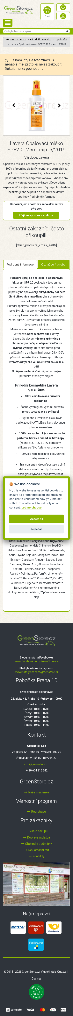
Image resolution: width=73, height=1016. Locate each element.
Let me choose (31, 507)
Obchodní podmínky (38, 844)
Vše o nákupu (38, 831)
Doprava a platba (38, 837)
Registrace (38, 811)
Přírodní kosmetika (40, 39)
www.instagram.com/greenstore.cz (36, 672)
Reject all (36, 529)
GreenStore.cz (18, 39)
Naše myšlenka (38, 792)
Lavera (44, 157)
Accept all (36, 518)
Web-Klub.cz (58, 971)
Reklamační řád (38, 850)
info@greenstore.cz (36, 764)
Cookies (36, 978)
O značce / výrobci (53, 264)
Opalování (61, 39)
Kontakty (38, 856)
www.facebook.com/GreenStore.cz (36, 661)
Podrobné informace (42, 196)
